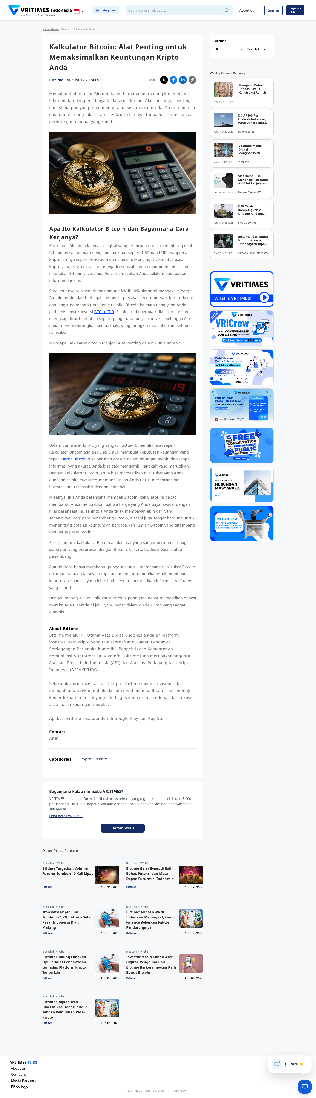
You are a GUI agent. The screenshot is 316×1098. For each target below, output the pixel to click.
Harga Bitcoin (74, 458)
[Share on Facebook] (173, 80)
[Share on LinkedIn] (183, 80)
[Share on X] (164, 80)
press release (50, 29)
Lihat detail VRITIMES (66, 815)
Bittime (56, 80)
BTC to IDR (104, 311)
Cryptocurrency (93, 759)
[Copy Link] (192, 80)
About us (246, 10)
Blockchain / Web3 (53, 863)
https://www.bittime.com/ (255, 49)
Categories (108, 10)
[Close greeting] (306, 1060)
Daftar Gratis (123, 828)
